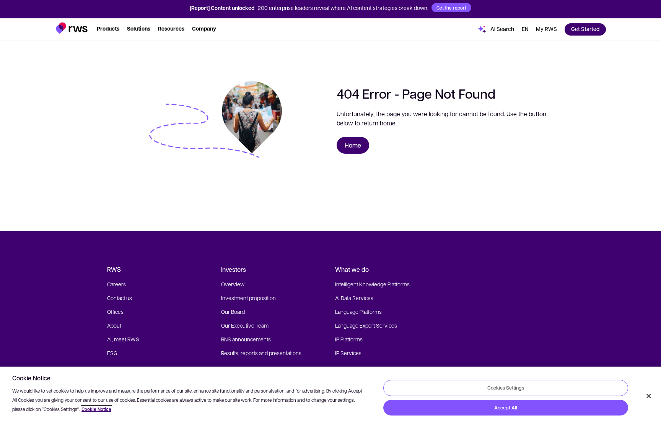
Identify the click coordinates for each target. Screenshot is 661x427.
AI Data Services (354, 297)
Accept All (505, 407)
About (114, 325)
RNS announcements (246, 339)
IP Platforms (349, 339)
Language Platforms (358, 311)
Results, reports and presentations (261, 352)
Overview (232, 284)
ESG (112, 352)
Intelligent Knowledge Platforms (372, 284)
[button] (71, 28)
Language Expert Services (366, 325)
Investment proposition (248, 297)
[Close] (648, 396)
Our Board (233, 311)
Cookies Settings (505, 387)
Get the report (451, 8)
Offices (115, 311)
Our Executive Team (245, 325)
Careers (116, 284)
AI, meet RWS (123, 339)
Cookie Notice (96, 409)
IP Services (348, 352)
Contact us (119, 297)
